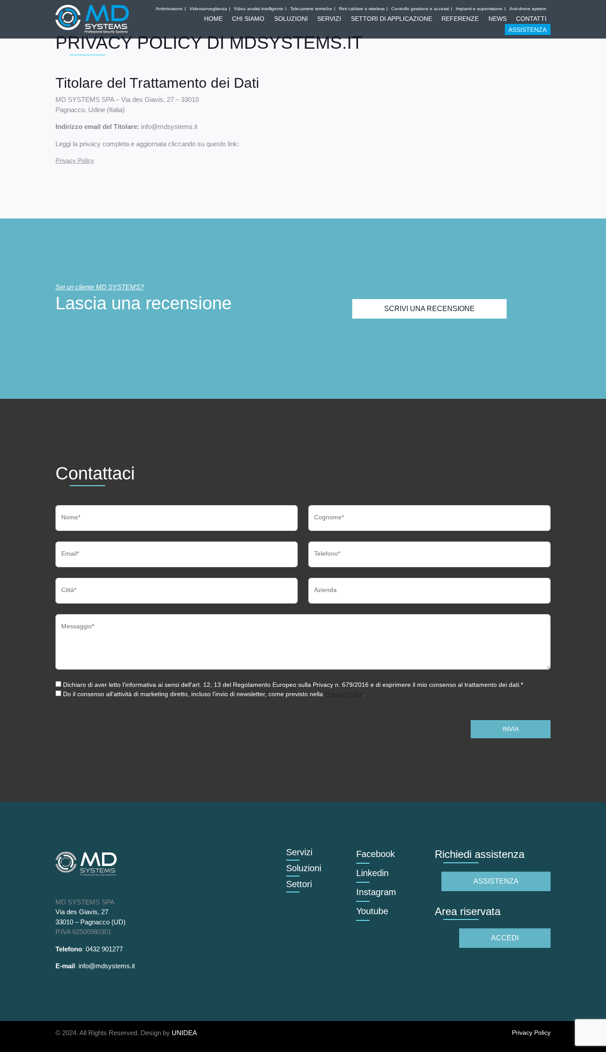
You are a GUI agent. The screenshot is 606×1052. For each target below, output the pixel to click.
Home (213, 18)
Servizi (329, 18)
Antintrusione (169, 9)
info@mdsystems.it (107, 966)
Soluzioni (291, 18)
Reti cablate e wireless (362, 9)
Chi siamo (248, 18)
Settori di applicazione (391, 18)
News (497, 18)
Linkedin (372, 873)
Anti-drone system (527, 9)
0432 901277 (104, 949)
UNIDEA (184, 1032)
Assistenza (527, 29)
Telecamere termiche (311, 9)
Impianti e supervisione (479, 9)
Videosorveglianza (208, 9)
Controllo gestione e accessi (420, 9)
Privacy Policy (74, 160)
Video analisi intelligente (258, 9)
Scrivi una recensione (429, 308)
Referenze (460, 18)
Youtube (372, 911)
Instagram (376, 892)
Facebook (375, 854)
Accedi (505, 938)
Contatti (531, 18)
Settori (299, 884)
